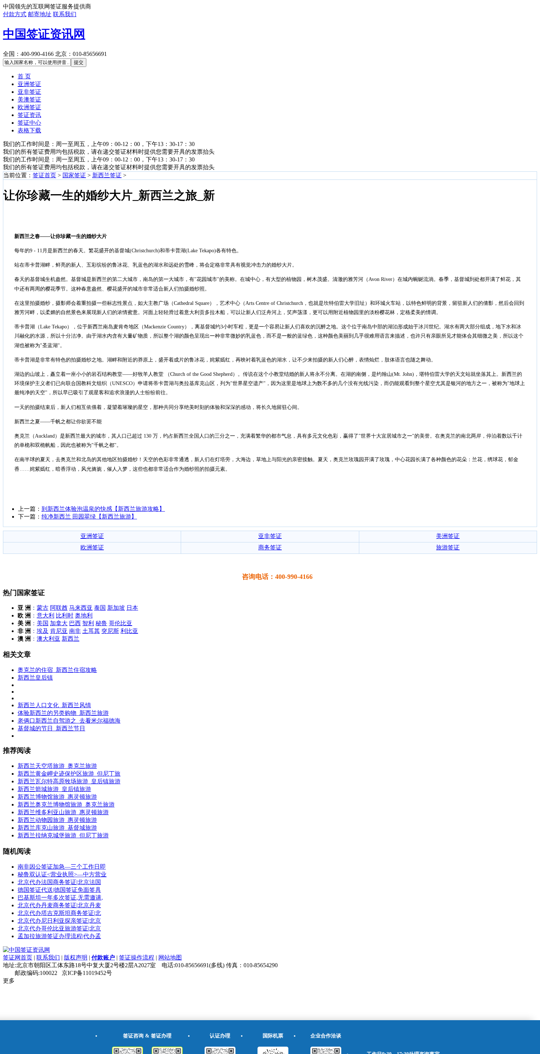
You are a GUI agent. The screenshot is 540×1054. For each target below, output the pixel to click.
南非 (75, 631)
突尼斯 (110, 631)
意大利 (45, 615)
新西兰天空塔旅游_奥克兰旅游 (57, 766)
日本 (132, 608)
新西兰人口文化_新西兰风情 (54, 705)
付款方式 (14, 14)
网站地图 (170, 957)
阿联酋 (59, 608)
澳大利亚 (48, 638)
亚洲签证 (29, 84)
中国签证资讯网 (44, 33)
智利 (88, 623)
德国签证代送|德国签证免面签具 (59, 890)
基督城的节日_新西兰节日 (51, 728)
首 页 (24, 76)
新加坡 (116, 608)
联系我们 (64, 14)
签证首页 (44, 175)
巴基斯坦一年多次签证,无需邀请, (60, 897)
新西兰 (70, 638)
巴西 (75, 623)
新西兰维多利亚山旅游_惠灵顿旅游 (63, 812)
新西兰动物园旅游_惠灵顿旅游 (57, 820)
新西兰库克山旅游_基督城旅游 (57, 828)
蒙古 (42, 608)
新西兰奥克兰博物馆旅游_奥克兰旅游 (66, 804)
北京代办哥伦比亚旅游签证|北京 (59, 928)
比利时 (64, 615)
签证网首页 (17, 957)
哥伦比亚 (120, 623)
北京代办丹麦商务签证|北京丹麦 (59, 905)
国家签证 (74, 175)
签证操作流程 (136, 957)
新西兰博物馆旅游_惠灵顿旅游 (57, 797)
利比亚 (129, 631)
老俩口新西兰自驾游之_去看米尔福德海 (69, 720)
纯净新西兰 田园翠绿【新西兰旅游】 (89, 516)
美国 (42, 623)
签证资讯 (29, 115)
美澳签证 (29, 99)
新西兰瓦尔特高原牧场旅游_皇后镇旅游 (69, 781)
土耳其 (91, 631)
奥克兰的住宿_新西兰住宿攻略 (57, 670)
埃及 (42, 631)
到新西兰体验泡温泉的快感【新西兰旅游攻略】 (103, 509)
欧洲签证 (29, 107)
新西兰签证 (107, 175)
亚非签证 (29, 92)
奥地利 (84, 615)
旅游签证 (448, 547)
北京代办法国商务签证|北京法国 (59, 882)
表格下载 (29, 130)
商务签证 (270, 547)
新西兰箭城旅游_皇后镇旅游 (54, 789)
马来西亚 (81, 608)
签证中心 (29, 123)
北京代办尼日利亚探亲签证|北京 (59, 921)
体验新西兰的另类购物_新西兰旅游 (63, 713)
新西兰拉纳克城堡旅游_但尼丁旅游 (63, 835)
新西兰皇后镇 (35, 677)
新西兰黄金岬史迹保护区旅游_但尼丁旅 (69, 773)
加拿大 (59, 623)
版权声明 (75, 957)
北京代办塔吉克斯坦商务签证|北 (59, 913)
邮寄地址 (39, 14)
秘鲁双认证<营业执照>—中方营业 (62, 874)
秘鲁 (101, 623)
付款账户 (103, 957)
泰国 (100, 608)
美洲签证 (448, 536)
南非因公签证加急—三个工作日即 (62, 867)
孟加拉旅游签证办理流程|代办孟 (59, 936)
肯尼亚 (59, 631)
